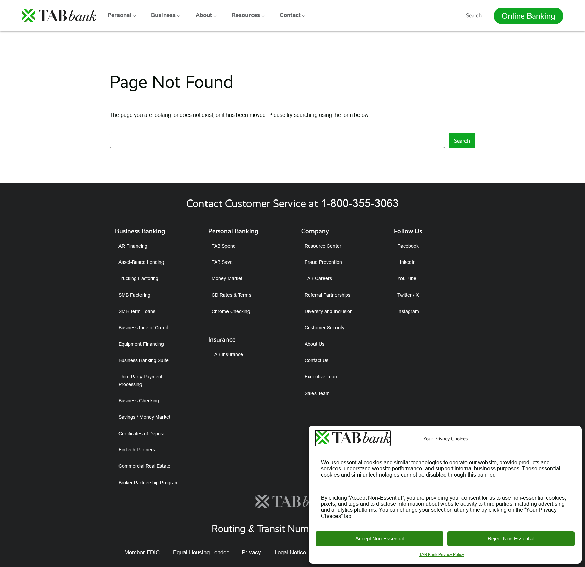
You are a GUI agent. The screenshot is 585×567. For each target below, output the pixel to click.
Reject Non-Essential (511, 538)
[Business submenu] (178, 15)
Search (474, 15)
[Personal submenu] (134, 15)
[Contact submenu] (303, 15)
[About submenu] (215, 15)
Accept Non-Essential (379, 538)
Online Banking (528, 16)
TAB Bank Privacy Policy (441, 554)
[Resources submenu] (263, 15)
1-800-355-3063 (360, 203)
